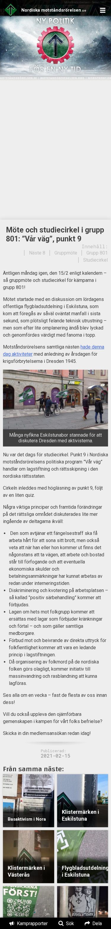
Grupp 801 (97, 253)
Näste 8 (37, 253)
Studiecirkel (95, 260)
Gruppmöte (65, 253)
